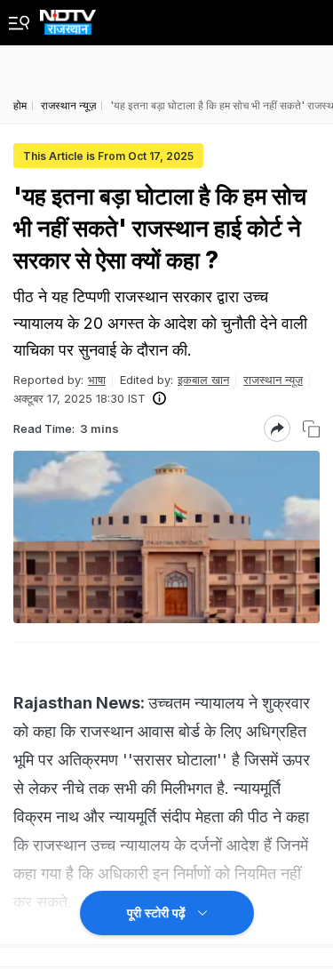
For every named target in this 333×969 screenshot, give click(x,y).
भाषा (97, 379)
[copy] (311, 428)
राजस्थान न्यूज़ (273, 379)
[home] (68, 17)
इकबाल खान (203, 379)
